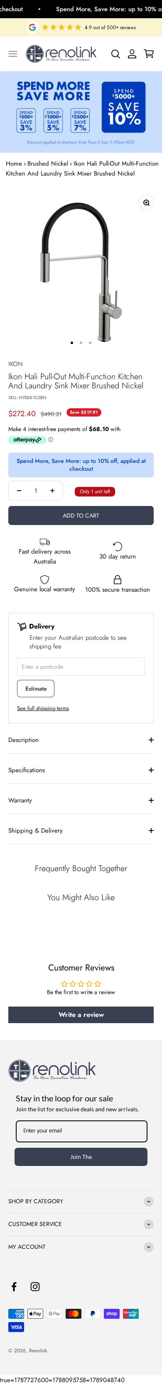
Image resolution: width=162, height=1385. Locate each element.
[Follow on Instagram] (35, 1286)
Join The (81, 1156)
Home (14, 163)
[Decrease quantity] (19, 490)
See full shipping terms (43, 708)
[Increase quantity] (52, 490)
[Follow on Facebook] (14, 1286)
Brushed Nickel (47, 163)
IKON (15, 364)
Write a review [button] (81, 1014)
